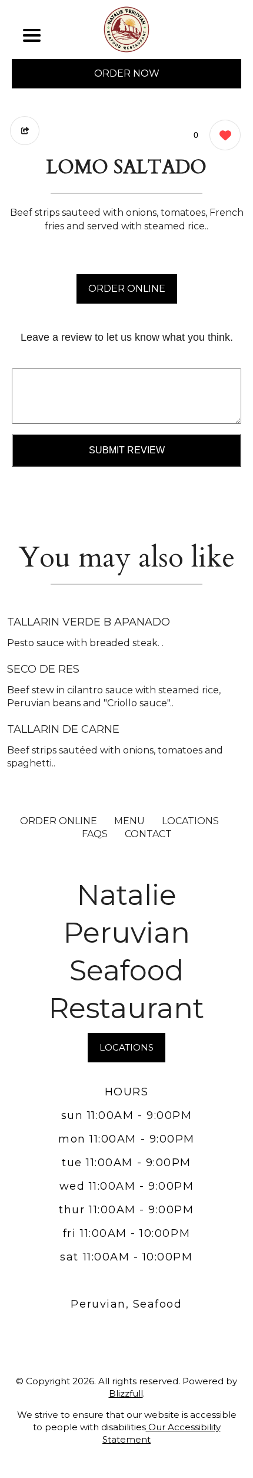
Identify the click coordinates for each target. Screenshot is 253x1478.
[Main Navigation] (32, 35)
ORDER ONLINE (126, 288)
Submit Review (127, 450)
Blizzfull (126, 1393)
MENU (129, 821)
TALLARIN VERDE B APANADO (88, 621)
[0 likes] (222, 135)
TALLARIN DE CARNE (63, 729)
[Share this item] (24, 130)
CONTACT (148, 834)
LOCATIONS (190, 821)
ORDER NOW (126, 73)
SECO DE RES (43, 669)
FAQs (95, 834)
